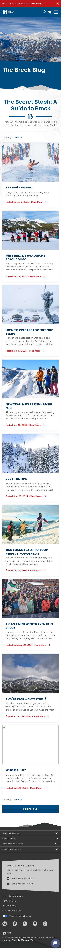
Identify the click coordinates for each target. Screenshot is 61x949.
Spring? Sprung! (19, 187)
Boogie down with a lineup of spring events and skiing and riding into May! (28, 194)
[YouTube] (47, 923)
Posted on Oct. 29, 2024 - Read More (26, 716)
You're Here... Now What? (26, 698)
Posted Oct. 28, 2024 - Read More (24, 788)
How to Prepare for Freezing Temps (30, 332)
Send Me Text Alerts (22, 883)
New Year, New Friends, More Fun (29, 406)
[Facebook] (17, 923)
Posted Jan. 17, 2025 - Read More (25, 351)
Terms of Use (9, 900)
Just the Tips (16, 479)
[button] (44, 12)
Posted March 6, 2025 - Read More (24, 202)
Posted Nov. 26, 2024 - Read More (24, 496)
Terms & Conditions (12, 896)
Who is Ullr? (16, 770)
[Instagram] (37, 923)
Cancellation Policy (11, 910)
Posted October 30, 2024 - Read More (26, 645)
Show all (30, 809)
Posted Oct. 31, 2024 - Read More (26, 570)
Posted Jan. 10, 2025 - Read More (25, 425)
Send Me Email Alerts (22, 878)
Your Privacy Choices (19, 916)
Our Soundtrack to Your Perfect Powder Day (27, 552)
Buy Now (36, 3)
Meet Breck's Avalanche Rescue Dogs (25, 257)
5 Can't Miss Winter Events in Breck (29, 626)
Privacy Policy (9, 905)
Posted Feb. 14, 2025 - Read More (26, 276)
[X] (27, 923)
